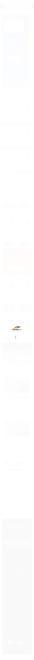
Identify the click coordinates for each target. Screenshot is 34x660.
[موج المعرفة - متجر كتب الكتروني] (17, 329)
